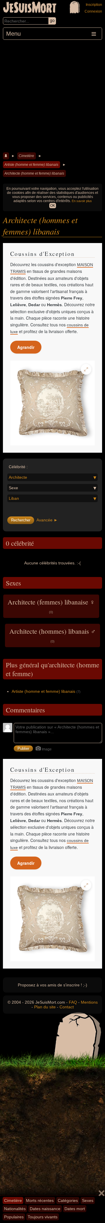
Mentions (89, 1002)
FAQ (73, 1002)
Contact (67, 1007)
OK (52, 206)
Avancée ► (47, 520)
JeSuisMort (30, 8)
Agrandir (25, 347)
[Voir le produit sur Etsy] (52, 403)
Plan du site (45, 1007)
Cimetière (26, 156)
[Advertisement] (52, 95)
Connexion (93, 11)
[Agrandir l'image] (86, 369)
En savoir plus (82, 201)
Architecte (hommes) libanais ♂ (52, 635)
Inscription (94, 5)
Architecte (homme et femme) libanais (34, 173)
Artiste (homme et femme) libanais (31, 165)
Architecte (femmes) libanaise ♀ (51, 605)
